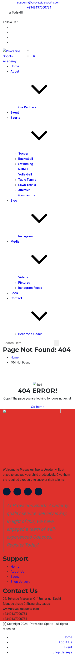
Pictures (24, 282)
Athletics (24, 190)
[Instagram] (38, 491)
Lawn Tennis (27, 185)
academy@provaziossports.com (38, 2)
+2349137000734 (39, 7)
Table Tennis (27, 179)
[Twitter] (17, 491)
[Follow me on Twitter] (12, 32)
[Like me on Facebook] (12, 27)
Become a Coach (30, 334)
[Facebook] (7, 491)
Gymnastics (26, 195)
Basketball (25, 159)
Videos (23, 277)
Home (15, 66)
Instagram (25, 236)
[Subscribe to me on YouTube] (12, 37)
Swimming (25, 164)
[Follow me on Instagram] (12, 42)
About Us (17, 571)
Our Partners (27, 107)
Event (15, 112)
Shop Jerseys (20, 581)
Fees (14, 293)
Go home (37, 407)
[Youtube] (28, 491)
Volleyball (25, 174)
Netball (23, 169)
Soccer (23, 153)
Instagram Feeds (30, 288)
